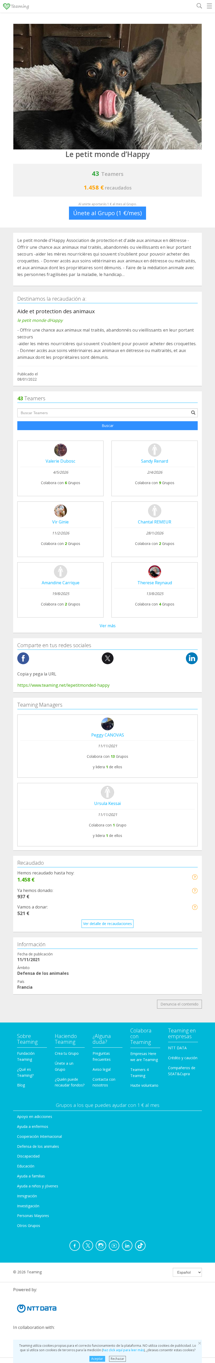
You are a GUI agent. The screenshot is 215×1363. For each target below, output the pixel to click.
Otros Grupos (28, 1225)
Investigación (28, 1205)
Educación (25, 1166)
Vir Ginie (60, 522)
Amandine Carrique (60, 583)
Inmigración (27, 1195)
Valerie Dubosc (60, 461)
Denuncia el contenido (179, 1004)
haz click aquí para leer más (123, 1350)
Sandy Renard (154, 461)
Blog (21, 1085)
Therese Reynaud (154, 583)
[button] (195, 877)
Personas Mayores (33, 1215)
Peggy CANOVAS (107, 735)
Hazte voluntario (144, 1085)
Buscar (108, 425)
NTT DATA (177, 1047)
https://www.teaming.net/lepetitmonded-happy (63, 685)
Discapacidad (28, 1156)
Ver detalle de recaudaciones (107, 923)
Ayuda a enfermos (32, 1126)
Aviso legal (102, 1069)
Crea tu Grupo (67, 1053)
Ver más (108, 626)
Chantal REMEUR (154, 522)
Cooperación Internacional (39, 1136)
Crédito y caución (182, 1057)
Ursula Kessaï (107, 803)
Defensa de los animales (38, 1146)
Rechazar (117, 1358)
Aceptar (97, 1358)
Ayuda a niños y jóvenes (37, 1185)
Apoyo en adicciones (34, 1116)
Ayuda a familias (31, 1175)
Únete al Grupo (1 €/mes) (107, 213)
